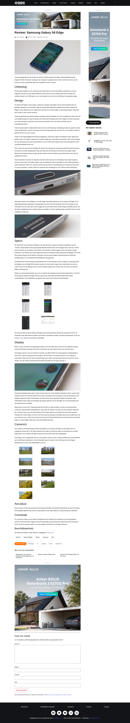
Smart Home (63, 3)
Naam (17, 667)
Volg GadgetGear (94, 122)
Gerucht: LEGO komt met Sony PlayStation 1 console (102, 149)
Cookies (106, 707)
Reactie (17, 643)
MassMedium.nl (57, 718)
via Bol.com (50, 532)
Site (16, 682)
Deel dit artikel (20, 543)
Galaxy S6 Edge (28, 537)
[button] (114, 3)
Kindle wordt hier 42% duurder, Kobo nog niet (101, 133)
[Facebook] (53, 713)
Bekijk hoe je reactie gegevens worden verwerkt (57, 694)
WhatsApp (31, 543)
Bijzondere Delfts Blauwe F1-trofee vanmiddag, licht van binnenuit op (101, 166)
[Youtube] (65, 713)
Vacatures (70, 707)
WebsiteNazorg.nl (94, 718)
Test (53, 537)
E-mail (50, 543)
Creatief (72, 3)
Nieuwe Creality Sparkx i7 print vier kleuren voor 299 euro (101, 157)
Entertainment (45, 3)
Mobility (81, 3)
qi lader (21, 338)
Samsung (45, 537)
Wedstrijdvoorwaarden (48, 707)
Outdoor (88, 3)
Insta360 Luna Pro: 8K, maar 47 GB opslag (103, 141)
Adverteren (24, 707)
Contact (88, 707)
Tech (35, 3)
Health (54, 3)
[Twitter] (59, 713)
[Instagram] (71, 713)
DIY (96, 3)
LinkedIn (43, 543)
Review (38, 537)
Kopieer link (59, 543)
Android (18, 537)
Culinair (102, 3)
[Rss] (76, 713)
